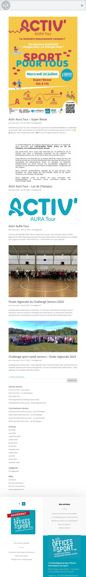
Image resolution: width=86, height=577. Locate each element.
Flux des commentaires (17, 486)
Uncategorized (36, 123)
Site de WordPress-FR (16, 489)
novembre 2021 (14, 449)
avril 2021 (12, 456)
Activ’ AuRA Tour (19, 226)
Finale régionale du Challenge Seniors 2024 (36, 302)
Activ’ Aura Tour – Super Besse (28, 119)
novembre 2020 (14, 462)
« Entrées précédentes (16, 377)
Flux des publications (16, 483)
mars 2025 (12, 433)
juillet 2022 (12, 446)
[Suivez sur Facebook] (19, 503)
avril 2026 (12, 430)
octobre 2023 (13, 440)
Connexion (12, 480)
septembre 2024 (14, 436)
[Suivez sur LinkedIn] (23, 503)
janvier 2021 (13, 459)
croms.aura (15, 123)
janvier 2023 (13, 443)
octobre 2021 (13, 453)
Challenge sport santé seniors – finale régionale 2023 (42, 357)
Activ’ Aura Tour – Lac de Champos (30, 186)
